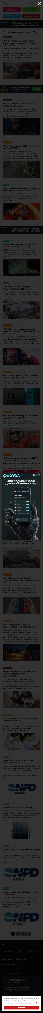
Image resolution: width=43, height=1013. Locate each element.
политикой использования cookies (27, 1003)
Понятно (21, 1007)
